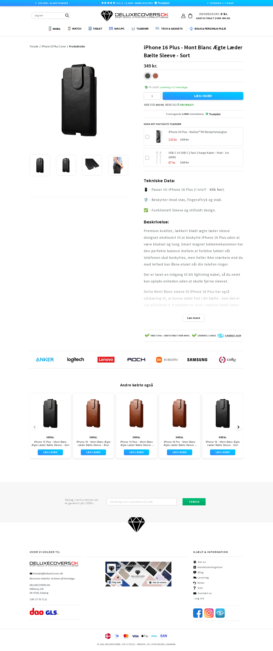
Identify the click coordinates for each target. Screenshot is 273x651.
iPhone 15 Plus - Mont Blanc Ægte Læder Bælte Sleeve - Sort (50, 443)
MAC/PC (119, 28)
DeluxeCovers (112, 644)
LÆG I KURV (203, 96)
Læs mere (193, 318)
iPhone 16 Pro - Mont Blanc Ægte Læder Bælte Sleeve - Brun (179, 443)
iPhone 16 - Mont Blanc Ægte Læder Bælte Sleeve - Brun (93, 443)
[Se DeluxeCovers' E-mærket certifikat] (220, 616)
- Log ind (198, 598)
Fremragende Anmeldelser (185, 114)
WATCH (76, 28)
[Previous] (35, 427)
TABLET (97, 28)
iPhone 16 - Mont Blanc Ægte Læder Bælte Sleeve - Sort (223, 443)
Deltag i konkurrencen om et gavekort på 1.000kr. (81, 501)
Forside (35, 46)
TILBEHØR (142, 28)
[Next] (238, 427)
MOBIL (56, 28)
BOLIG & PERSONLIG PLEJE (210, 28)
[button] (148, 76)
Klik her (216, 189)
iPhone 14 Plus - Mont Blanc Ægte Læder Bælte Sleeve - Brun (136, 443)
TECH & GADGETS (172, 28)
